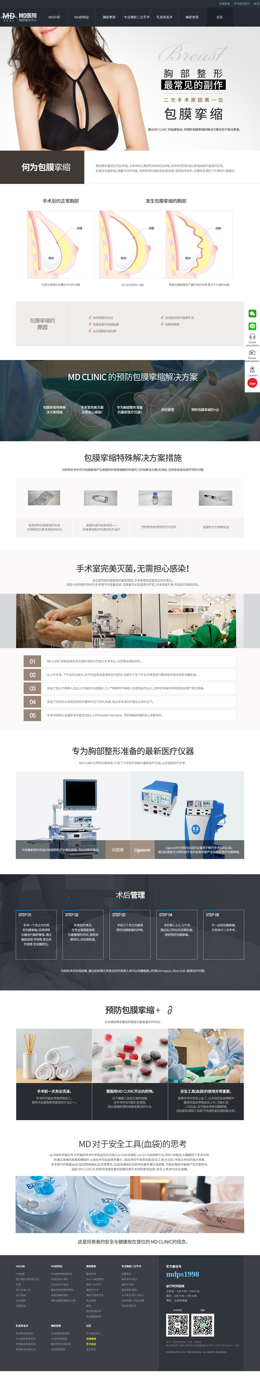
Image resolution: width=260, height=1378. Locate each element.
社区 (220, 17)
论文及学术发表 (59, 1284)
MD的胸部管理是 (60, 1333)
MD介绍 (54, 17)
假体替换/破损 (129, 1289)
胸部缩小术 (92, 1289)
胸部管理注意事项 (61, 1344)
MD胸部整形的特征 (61, 1273)
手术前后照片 (242, 3)
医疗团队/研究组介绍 (27, 1279)
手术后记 (91, 1344)
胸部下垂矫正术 (95, 1295)
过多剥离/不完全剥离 (132, 1300)
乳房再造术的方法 (26, 1349)
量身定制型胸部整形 (62, 1289)
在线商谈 (224, 3)
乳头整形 (91, 1300)
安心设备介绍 (23, 1289)
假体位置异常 (128, 1305)
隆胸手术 (91, 1273)
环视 (18, 1284)
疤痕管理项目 (58, 1349)
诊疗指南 (21, 1295)
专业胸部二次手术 (137, 17)
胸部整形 (109, 17)
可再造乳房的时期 (26, 1344)
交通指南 (21, 1305)
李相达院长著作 (59, 1279)
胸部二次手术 (93, 1284)
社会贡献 (21, 1300)
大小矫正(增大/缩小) (132, 1295)
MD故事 (20, 1273)
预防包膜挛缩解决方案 (63, 1300)
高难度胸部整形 (59, 1295)
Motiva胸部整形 (95, 1279)
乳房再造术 (164, 17)
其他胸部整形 (93, 1316)
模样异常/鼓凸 (129, 1279)
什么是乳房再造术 (26, 1338)
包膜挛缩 (126, 1273)
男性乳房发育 (93, 1311)
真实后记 (91, 1349)
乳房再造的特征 (24, 1333)
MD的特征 (81, 17)
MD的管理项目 (59, 1338)
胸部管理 (192, 17)
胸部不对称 (127, 1284)
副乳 (88, 1305)
